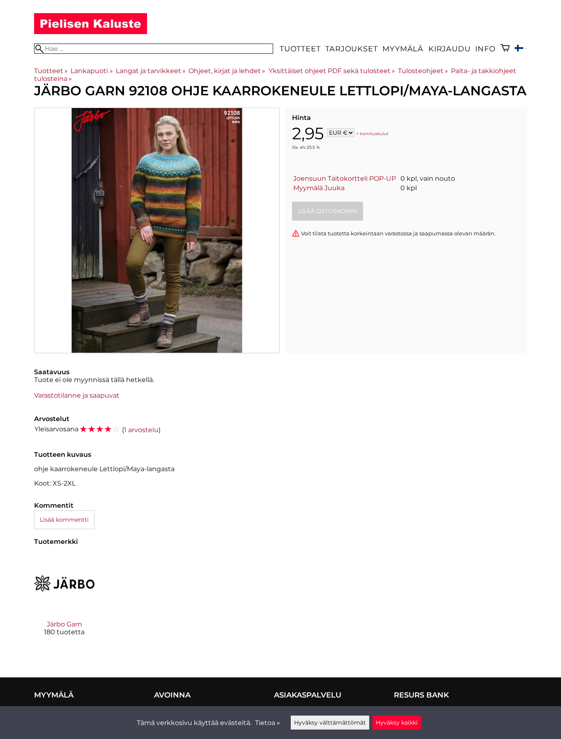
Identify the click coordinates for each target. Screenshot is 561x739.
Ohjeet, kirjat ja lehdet (227, 71)
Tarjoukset (351, 48)
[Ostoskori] (505, 48)
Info (485, 48)
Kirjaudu (449, 48)
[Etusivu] (90, 32)
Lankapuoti (92, 71)
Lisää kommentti (64, 519)
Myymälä (402, 48)
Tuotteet (300, 48)
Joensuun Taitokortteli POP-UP (344, 178)
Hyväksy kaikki (397, 722)
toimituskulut (374, 133)
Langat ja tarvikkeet (151, 71)
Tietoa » (267, 723)
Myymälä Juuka (319, 188)
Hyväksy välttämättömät (330, 722)
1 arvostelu (141, 430)
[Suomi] (521, 49)
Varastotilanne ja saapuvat (77, 395)
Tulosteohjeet (423, 71)
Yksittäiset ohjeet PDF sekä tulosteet (332, 71)
